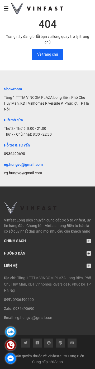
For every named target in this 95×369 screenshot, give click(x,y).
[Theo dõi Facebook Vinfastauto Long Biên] (37, 343)
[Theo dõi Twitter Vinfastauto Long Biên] (25, 343)
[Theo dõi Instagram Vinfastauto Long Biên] (72, 343)
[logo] (33, 8)
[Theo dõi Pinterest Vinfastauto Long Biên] (48, 343)
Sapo (58, 362)
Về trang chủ (47, 54)
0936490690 (14, 154)
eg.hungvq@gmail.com (23, 173)
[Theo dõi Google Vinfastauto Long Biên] (60, 343)
